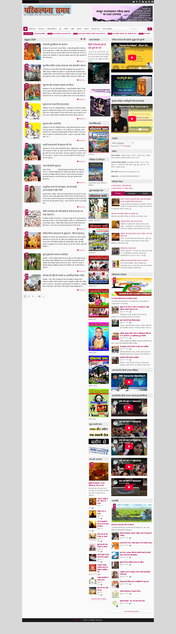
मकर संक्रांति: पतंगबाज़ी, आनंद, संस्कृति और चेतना (113, 33)
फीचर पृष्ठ (41, 28)
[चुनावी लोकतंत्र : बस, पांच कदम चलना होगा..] (115, 604)
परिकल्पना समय (77, 620)
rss (143, 1)
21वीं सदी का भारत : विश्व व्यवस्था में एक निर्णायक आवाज (136, 543)
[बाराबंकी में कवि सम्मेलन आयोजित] (115, 360)
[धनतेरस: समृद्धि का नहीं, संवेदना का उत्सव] (93, 502)
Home (25, 29)
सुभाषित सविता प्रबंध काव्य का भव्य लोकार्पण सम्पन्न (64, 65)
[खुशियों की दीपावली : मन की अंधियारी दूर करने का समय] (99, 471)
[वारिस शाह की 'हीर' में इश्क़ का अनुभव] (93, 537)
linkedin (146, 1)
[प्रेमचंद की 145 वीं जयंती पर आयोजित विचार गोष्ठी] (32, 283)
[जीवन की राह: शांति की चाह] (93, 591)
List (84, 39)
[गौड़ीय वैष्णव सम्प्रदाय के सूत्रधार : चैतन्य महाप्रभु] (32, 241)
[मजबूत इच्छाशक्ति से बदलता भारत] (93, 580)
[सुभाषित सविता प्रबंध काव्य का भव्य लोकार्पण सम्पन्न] (32, 73)
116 (39, 296)
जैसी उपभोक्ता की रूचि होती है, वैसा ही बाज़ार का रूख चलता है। (63, 212)
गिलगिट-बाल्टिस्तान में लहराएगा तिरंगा (130, 591)
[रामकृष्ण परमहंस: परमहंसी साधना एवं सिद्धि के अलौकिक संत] (93, 568)
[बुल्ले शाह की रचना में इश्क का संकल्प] (93, 547)
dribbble (149, 1)
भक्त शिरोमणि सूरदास (52, 165)
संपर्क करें (86, 28)
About (42, 1)
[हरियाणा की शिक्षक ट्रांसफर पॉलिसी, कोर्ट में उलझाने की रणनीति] (115, 536)
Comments (131, 193)
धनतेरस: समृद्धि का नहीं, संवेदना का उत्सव (102, 501)
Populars (118, 193)
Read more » (82, 61)
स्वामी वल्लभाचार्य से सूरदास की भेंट (57, 144)
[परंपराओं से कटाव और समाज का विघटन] (131, 513)
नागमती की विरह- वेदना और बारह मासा (131, 221)
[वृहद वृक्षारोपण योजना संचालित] (32, 262)
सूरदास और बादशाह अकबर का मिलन (58, 84)
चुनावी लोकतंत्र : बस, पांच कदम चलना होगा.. (133, 601)
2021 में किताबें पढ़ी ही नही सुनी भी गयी (97, 46)
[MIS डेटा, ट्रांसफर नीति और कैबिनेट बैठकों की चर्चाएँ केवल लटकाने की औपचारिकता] (115, 555)
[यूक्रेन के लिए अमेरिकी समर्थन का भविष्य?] (115, 565)
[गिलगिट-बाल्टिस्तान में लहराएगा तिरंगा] (115, 594)
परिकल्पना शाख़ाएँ (51, 28)
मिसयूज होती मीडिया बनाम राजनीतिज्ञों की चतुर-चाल (134, 581)
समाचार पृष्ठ (31, 28)
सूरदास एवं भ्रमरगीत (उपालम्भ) (56, 104)
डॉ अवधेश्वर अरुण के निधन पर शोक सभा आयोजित (134, 346)
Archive (145, 193)
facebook (136, 1)
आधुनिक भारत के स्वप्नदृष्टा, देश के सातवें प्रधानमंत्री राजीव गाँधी (60, 188)
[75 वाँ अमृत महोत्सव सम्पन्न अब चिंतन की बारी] (131, 286)
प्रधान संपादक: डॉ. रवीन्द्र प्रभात (122, 188)
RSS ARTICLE (95, 28)
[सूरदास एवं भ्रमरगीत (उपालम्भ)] (32, 111)
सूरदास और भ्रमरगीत (52, 123)
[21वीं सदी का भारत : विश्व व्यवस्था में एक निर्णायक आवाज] (115, 546)
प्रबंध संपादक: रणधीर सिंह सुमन (122, 185)
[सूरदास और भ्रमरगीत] (32, 131)
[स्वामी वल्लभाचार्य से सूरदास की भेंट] (32, 152)
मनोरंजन (66, 28)
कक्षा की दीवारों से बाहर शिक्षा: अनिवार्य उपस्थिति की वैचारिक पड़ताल (148, 33)
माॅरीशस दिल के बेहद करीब (128, 248)
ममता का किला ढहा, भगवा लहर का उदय (51, 33)
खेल (60, 28)
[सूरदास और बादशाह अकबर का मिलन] (32, 92)
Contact (49, 1)
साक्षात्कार (79, 28)
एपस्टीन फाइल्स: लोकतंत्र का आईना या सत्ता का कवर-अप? (81, 33)
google (139, 1)
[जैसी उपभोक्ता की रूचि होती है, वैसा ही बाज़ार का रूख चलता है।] (32, 218)
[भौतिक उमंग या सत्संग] (93, 514)
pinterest (152, 1)
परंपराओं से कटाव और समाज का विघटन (122, 525)
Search (150, 28)
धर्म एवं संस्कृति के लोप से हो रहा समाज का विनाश (103, 524)
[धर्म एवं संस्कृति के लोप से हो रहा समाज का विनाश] (93, 524)
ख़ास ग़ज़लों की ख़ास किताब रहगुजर (130, 320)
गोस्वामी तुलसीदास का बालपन (55, 44)
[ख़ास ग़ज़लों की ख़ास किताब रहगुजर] (115, 323)
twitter (133, 1)
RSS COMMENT (108, 28)
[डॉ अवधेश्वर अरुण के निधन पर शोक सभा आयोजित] (115, 349)
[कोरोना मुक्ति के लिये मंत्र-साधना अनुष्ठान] (93, 558)
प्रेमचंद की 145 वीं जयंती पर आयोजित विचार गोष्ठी (63, 275)
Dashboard (57, 1)
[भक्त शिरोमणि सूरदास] (32, 173)
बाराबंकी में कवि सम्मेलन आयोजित (129, 357)
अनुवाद (72, 28)
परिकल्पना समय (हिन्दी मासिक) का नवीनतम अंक (124, 214)
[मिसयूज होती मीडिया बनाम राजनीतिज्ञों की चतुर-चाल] (115, 584)
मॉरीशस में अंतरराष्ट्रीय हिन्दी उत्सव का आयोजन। (135, 260)
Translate (127, 146)
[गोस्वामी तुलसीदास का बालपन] (32, 52)
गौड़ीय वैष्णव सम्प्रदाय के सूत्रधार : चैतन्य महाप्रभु (63, 233)
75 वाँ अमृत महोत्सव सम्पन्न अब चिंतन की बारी (124, 298)
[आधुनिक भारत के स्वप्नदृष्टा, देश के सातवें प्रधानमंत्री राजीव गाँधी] (32, 194)
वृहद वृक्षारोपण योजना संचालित (55, 254)
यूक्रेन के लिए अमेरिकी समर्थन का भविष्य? (132, 562)
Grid (81, 39)
